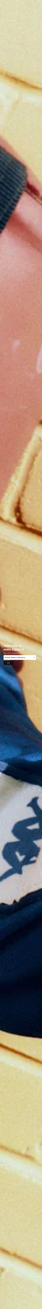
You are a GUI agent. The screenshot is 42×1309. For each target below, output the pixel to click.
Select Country (12, 653)
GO (8, 663)
